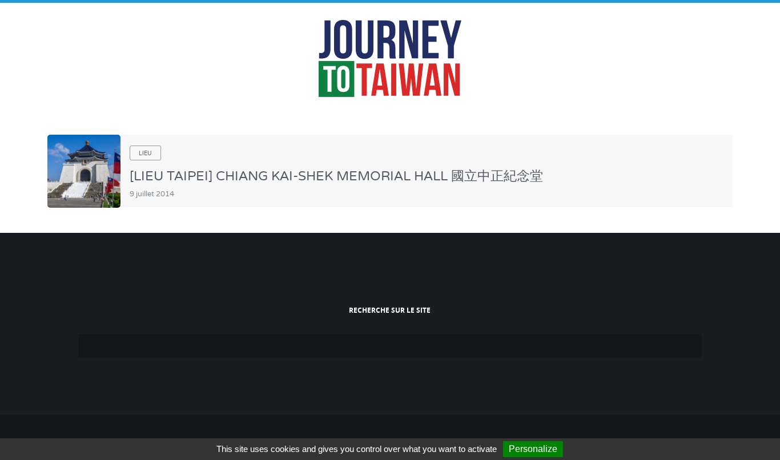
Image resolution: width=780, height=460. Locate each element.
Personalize (533, 449)
